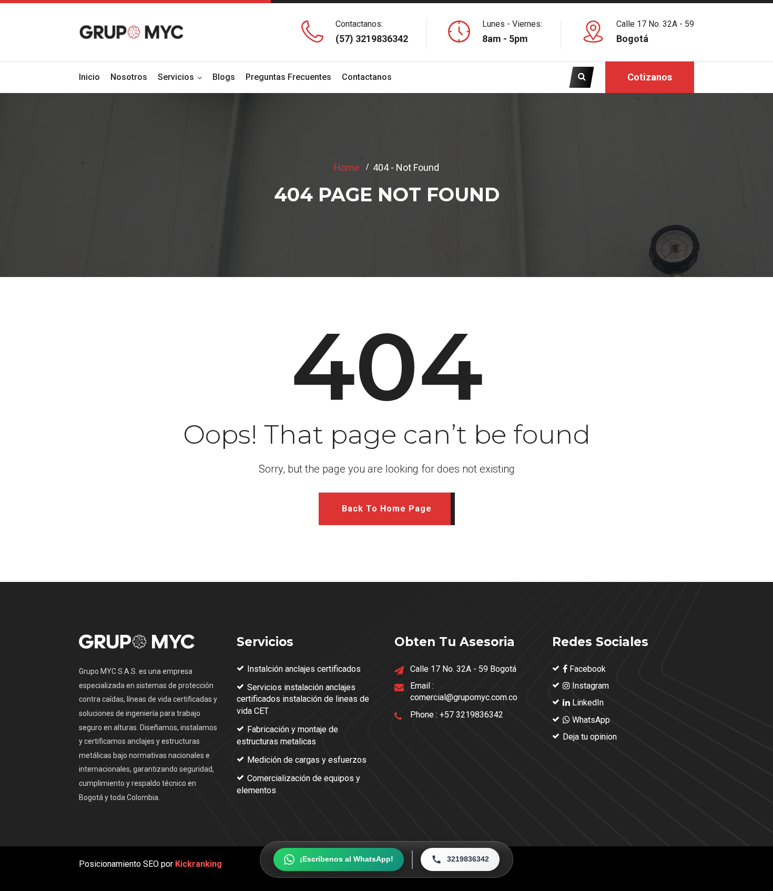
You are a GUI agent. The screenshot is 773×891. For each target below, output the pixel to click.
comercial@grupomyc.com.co (463, 697)
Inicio (89, 77)
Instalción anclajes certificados (304, 669)
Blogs (223, 77)
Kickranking (198, 864)
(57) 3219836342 (371, 38)
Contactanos (367, 77)
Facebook (586, 669)
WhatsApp (590, 720)
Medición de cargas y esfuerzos (307, 760)
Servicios (176, 77)
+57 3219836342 (471, 715)
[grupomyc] (131, 31)
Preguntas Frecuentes (288, 77)
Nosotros (128, 77)
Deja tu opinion (590, 737)
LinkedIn (587, 703)
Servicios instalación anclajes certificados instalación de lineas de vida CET (303, 699)
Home (347, 167)
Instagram (589, 686)
